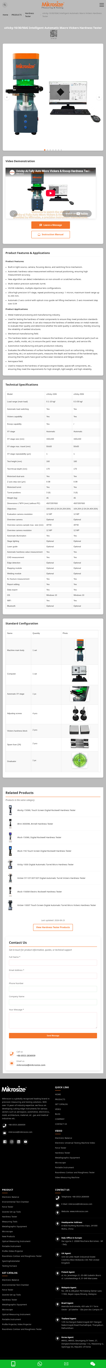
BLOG (57, 1114)
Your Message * (16, 1009)
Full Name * (14, 957)
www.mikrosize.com (79, 1211)
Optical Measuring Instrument (16, 1241)
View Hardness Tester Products (53, 927)
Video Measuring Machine (67, 1177)
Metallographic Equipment (67, 1157)
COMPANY (59, 1119)
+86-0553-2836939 (26, 1055)
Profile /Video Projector (12, 1251)
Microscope (60, 1162)
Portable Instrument (64, 1167)
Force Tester (60, 1147)
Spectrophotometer (11, 1261)
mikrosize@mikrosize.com (31, 1065)
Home (5, 14)
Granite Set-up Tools (11, 1211)
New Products (8, 1236)
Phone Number (16, 983)
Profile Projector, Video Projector (16, 1324)
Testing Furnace (9, 1266)
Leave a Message (52, 225)
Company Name (16, 996)
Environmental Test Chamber (15, 1201)
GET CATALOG (61, 1104)
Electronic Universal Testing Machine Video (75, 1142)
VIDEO (58, 1109)
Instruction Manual (52, 234)
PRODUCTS (17, 14)
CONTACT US (61, 1124)
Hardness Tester (29, 15)
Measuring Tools (9, 1221)
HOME (58, 1094)
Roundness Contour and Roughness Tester (75, 1172)
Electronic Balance (63, 1138)
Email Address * (16, 970)
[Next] (99, 97)
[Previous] (7, 97)
